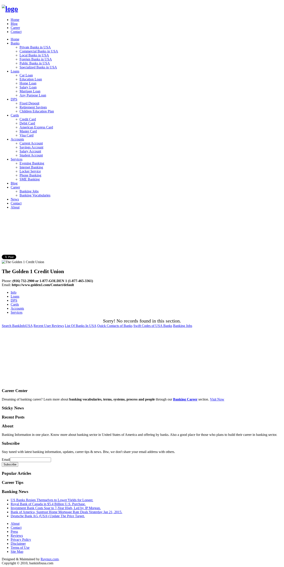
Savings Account (31, 147)
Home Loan (28, 83)
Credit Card (28, 119)
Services (16, 159)
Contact (16, 32)
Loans (15, 71)
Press (14, 531)
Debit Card (27, 123)
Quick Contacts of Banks (114, 326)
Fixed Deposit (29, 103)
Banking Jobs (29, 191)
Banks (15, 43)
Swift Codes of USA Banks (152, 326)
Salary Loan (28, 87)
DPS (14, 99)
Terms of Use (20, 547)
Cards (15, 115)
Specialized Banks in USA (38, 67)
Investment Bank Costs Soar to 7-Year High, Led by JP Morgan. (56, 508)
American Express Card (36, 127)
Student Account (31, 155)
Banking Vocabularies (35, 195)
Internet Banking (31, 167)
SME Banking (30, 179)
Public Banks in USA (35, 63)
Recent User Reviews (49, 326)
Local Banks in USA (34, 55)
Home (15, 20)
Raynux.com (50, 559)
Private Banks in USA (35, 47)
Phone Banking (30, 175)
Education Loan (31, 79)
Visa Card (27, 135)
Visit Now (217, 399)
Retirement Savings (33, 107)
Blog (14, 24)
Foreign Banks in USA (36, 59)
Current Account (31, 143)
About (15, 207)
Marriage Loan (30, 91)
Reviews (17, 535)
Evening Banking (32, 163)
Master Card (28, 131)
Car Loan (26, 75)
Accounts (17, 139)
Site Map (17, 551)
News (15, 199)
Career (15, 28)
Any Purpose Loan (33, 95)
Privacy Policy (21, 539)
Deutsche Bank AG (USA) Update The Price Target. (48, 516)
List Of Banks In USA (80, 326)
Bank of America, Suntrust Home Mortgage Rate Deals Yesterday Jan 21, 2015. (66, 512)
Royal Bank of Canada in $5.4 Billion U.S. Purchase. (48, 504)
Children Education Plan (37, 111)
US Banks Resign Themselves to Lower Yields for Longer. (52, 500)
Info (13, 292)
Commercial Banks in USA (39, 51)
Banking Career (185, 399)
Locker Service (30, 171)
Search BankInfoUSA (17, 326)
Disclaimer (18, 543)
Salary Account (30, 151)
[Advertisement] (82, 223)
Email (6, 459)
